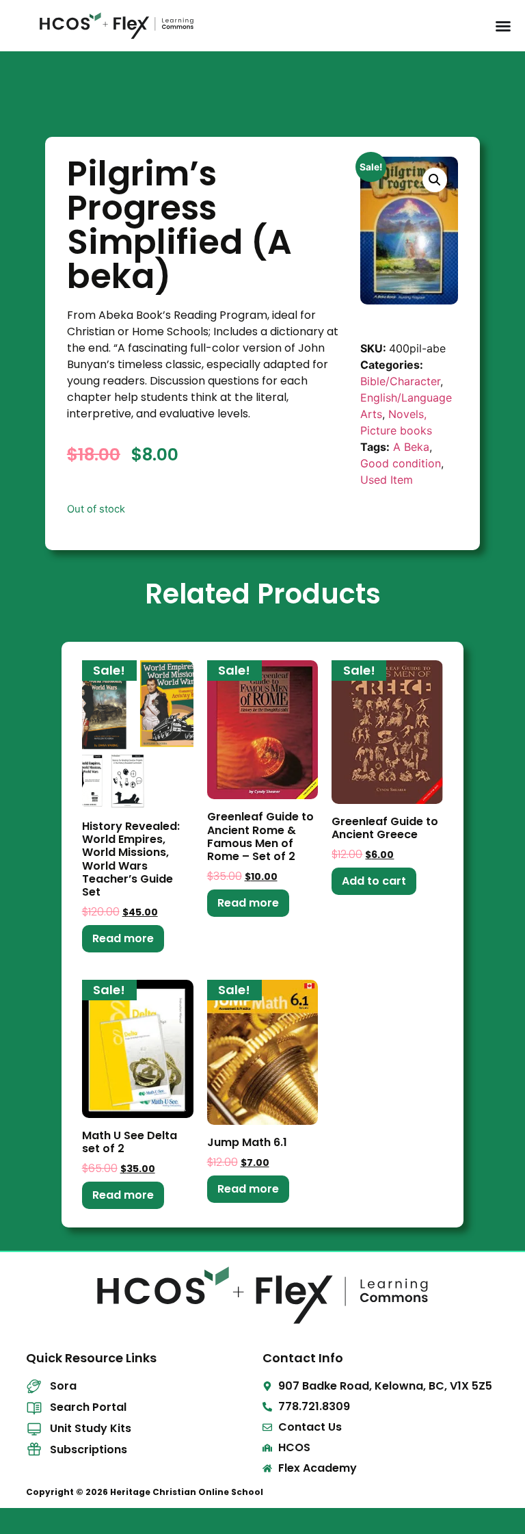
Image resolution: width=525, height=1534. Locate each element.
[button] (434, 180)
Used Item (386, 479)
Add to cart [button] (374, 881)
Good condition (400, 463)
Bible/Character (400, 381)
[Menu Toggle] (503, 26)
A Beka (411, 447)
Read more (123, 938)
